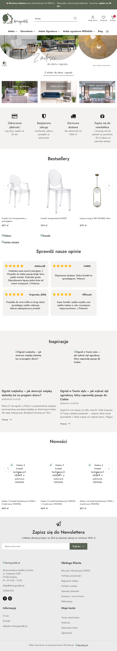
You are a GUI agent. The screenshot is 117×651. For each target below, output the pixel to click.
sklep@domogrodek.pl (13, 585)
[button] (107, 31)
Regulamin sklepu (69, 581)
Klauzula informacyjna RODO (75, 570)
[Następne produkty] (109, 186)
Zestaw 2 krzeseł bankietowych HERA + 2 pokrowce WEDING (19, 502)
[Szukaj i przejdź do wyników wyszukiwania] (75, 19)
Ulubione (65, 622)
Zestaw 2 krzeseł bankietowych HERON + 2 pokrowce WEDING (58, 502)
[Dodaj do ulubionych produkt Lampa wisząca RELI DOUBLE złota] (112, 170)
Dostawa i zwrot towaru (72, 596)
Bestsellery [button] (58, 158)
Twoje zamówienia (70, 617)
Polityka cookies (69, 586)
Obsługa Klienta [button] (71, 563)
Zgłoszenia (66, 632)
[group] (58, 52)
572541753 (8, 590)
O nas (6, 615)
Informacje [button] (9, 608)
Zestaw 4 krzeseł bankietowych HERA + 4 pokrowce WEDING (97, 502)
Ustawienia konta (69, 627)
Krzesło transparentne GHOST (54, 218)
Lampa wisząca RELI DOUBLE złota (95, 218)
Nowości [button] (58, 441)
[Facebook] (5, 598)
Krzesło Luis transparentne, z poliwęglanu (14, 220)
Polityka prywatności (71, 575)
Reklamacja (66, 601)
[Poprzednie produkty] (8, 186)
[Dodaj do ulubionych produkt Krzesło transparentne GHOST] (73, 170)
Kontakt (6, 621)
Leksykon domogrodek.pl (15, 626)
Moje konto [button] (68, 608)
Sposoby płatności (70, 591)
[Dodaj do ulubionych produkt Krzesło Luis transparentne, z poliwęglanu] (34, 170)
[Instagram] (10, 598)
